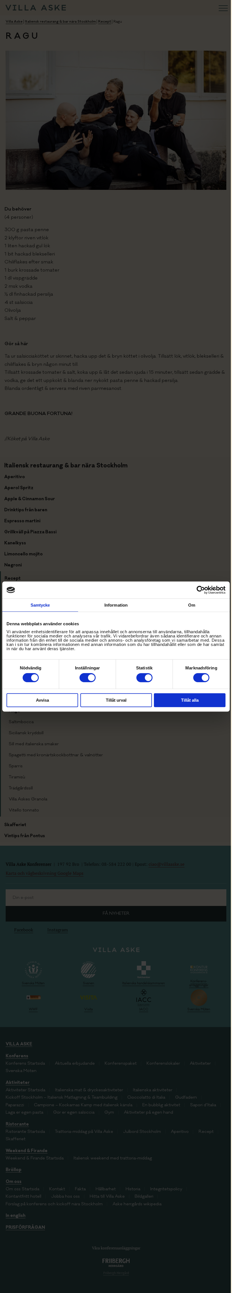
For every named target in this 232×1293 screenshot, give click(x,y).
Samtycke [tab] (40, 605)
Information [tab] (116, 605)
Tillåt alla (190, 700)
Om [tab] (191, 605)
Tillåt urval (116, 700)
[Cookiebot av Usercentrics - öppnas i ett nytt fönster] (200, 590)
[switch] (88, 677)
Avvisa (42, 700)
